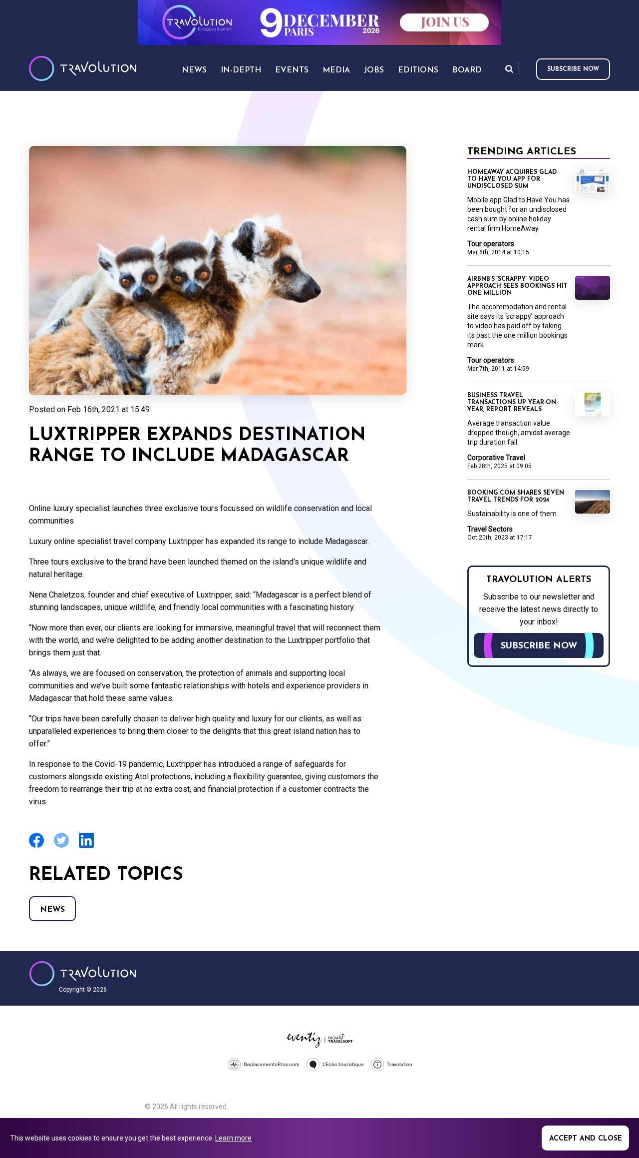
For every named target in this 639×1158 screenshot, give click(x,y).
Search (509, 68)
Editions (418, 70)
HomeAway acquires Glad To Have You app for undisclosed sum (512, 179)
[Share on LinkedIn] (86, 846)
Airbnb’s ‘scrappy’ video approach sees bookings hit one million (517, 286)
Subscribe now (573, 69)
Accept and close (585, 1139)
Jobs (374, 70)
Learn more (233, 1138)
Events (292, 70)
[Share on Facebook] (36, 846)
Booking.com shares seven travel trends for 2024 (515, 496)
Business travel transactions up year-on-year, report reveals (512, 403)
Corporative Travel (496, 458)
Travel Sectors (490, 529)
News (52, 910)
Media (336, 70)
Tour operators (490, 244)
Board (467, 70)
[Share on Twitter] (61, 846)
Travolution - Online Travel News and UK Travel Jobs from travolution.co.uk (82, 973)
